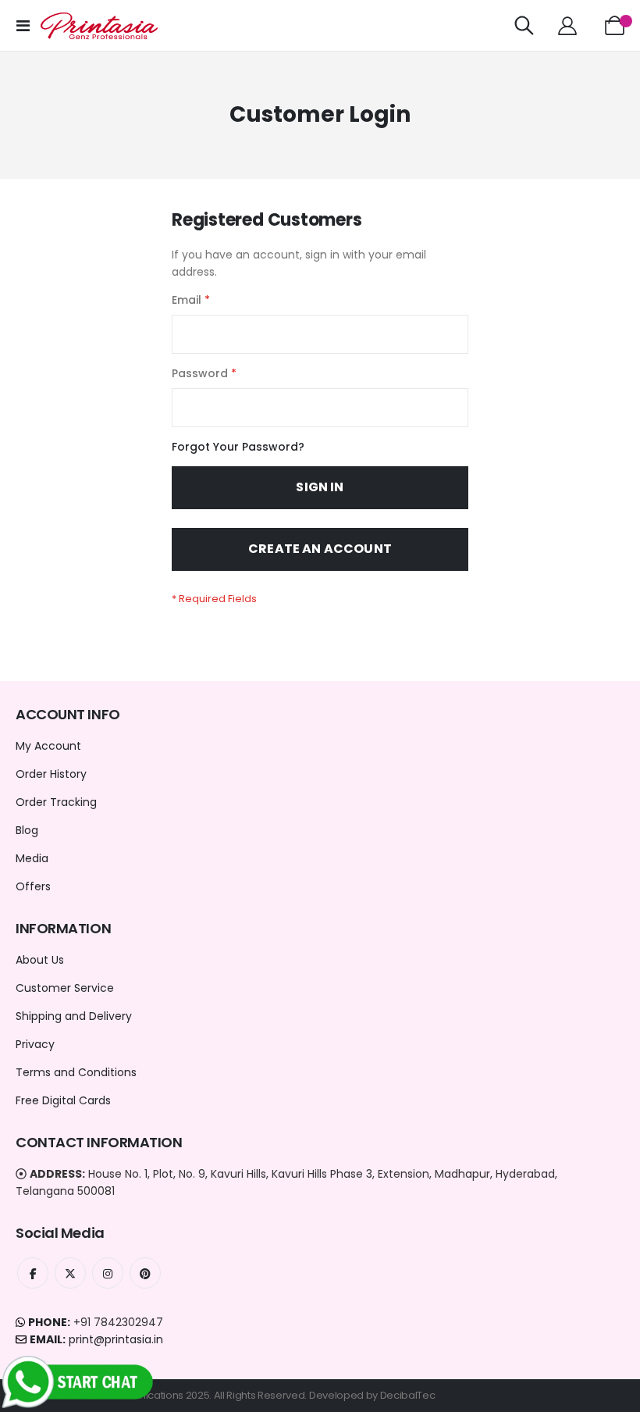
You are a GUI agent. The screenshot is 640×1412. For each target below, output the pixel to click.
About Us (40, 960)
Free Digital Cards (63, 1100)
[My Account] (567, 25)
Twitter (70, 1273)
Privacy (35, 1044)
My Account (48, 746)
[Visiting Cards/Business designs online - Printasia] (99, 25)
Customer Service (65, 988)
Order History (51, 774)
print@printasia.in (116, 1339)
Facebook (32, 1273)
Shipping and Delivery (74, 1016)
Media (32, 858)
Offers (33, 886)
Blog (27, 830)
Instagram (107, 1273)
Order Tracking (56, 802)
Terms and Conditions (76, 1072)
